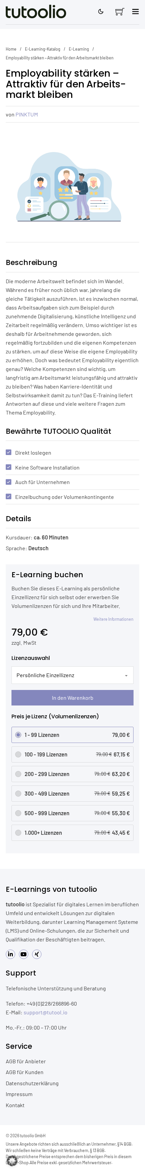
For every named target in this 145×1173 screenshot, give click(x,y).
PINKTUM (27, 114)
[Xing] (36, 954)
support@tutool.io (45, 1012)
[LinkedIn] (10, 954)
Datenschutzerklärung (32, 1083)
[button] (12, 1161)
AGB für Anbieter (26, 1061)
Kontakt (15, 1105)
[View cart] (119, 11)
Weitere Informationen (113, 619)
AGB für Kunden (25, 1072)
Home (11, 49)
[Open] (135, 11)
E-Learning (79, 49)
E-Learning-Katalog (42, 49)
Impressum (19, 1094)
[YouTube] (23, 954)
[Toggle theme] (101, 11)
